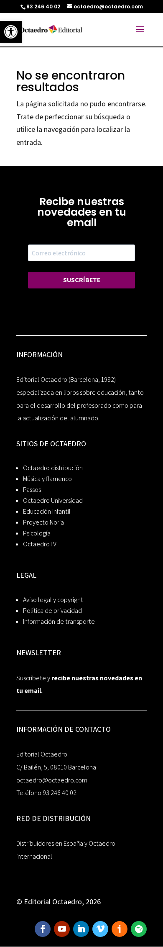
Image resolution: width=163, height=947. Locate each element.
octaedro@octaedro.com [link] (51, 780)
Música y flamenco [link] (47, 478)
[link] (11, 32)
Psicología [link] (37, 533)
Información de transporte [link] (59, 621)
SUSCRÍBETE (81, 279)
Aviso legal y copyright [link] (53, 599)
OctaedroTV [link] (39, 544)
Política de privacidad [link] (52, 610)
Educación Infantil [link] (47, 511)
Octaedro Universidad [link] (53, 500)
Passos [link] (32, 489)
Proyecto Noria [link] (43, 522)
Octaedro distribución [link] (53, 467)
